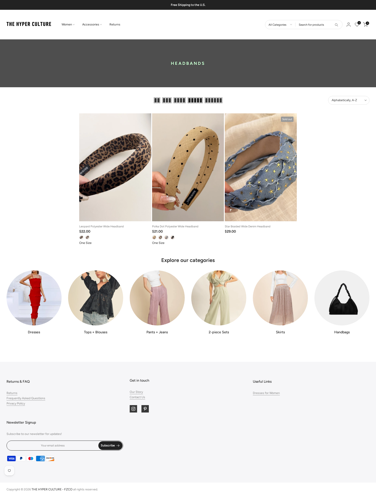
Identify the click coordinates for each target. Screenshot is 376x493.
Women (67, 24)
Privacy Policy (16, 403)
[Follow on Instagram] (133, 409)
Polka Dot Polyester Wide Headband (175, 226)
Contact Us (137, 397)
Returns (114, 24)
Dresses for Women (266, 393)
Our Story (136, 392)
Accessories (90, 24)
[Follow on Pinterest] (145, 409)
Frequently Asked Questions (26, 398)
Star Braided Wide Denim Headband (247, 226)
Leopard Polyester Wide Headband (101, 226)
